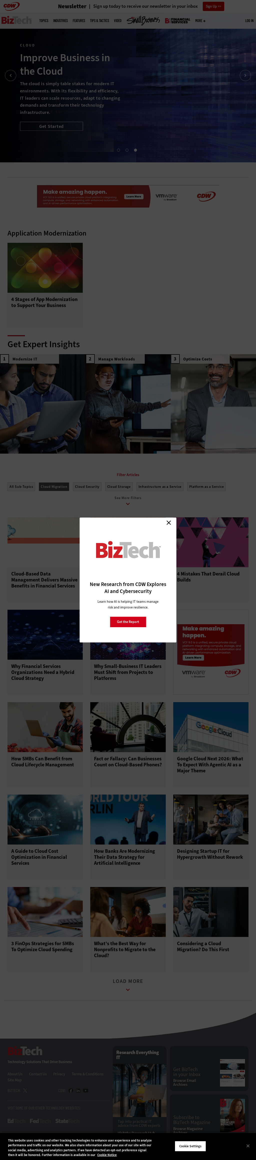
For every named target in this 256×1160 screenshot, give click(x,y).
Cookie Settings (190, 1146)
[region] (128, 1146)
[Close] (248, 1145)
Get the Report (128, 621)
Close (168, 522)
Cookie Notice (107, 1155)
